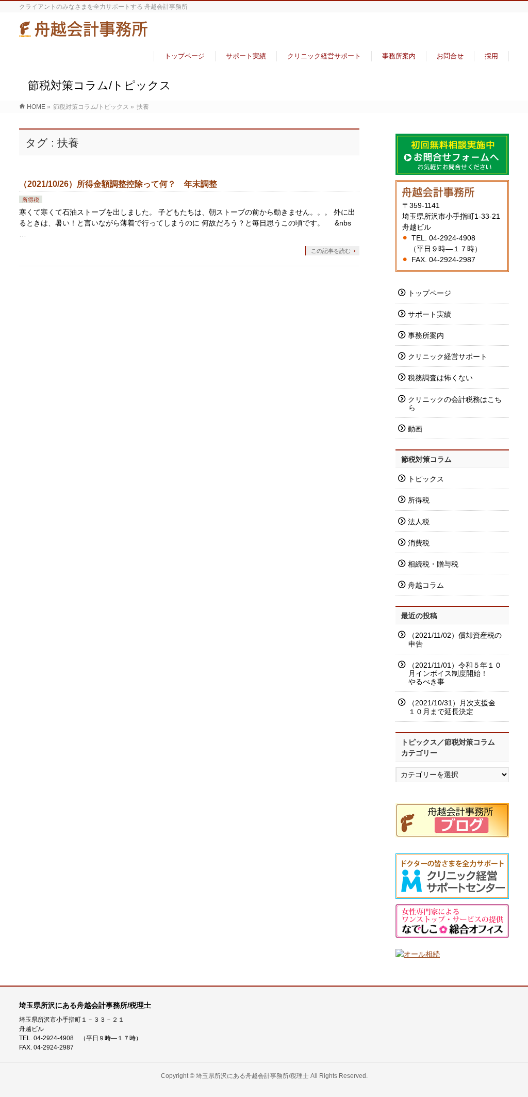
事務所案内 (426, 335)
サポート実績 (429, 314)
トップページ (429, 293)
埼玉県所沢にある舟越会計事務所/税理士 (252, 1075)
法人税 (419, 522)
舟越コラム (426, 585)
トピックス (426, 479)
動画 (415, 429)
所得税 (30, 200)
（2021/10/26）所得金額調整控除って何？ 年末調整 (118, 184)
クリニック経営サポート (447, 356)
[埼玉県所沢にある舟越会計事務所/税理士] (83, 33)
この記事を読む (331, 251)
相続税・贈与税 (433, 564)
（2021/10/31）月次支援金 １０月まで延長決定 (455, 707)
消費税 (419, 543)
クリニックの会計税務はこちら (455, 403)
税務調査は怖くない (440, 378)
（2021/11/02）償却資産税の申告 (455, 639)
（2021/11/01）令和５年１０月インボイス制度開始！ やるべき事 (455, 673)
